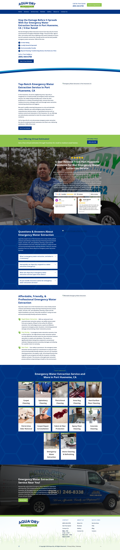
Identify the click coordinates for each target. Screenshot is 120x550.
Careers (94, 531)
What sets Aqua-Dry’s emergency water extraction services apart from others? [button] (33, 273)
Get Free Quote (66, 526)
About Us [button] (56, 12)
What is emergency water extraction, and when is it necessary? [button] (36, 257)
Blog (93, 528)
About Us (79, 523)
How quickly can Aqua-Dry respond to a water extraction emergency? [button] (35, 265)
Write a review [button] (94, 194)
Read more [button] (57, 211)
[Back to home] (27, 4)
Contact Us (64, 12)
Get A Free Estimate (26, 61)
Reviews (42, 12)
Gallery (49, 12)
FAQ (93, 526)
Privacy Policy (71, 546)
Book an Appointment (94, 5)
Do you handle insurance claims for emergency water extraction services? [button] (36, 282)
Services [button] (26, 12)
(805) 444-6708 (25, 56)
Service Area (34, 12)
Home (20, 12)
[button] (101, 206)
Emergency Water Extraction (51, 454)
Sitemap (78, 546)
